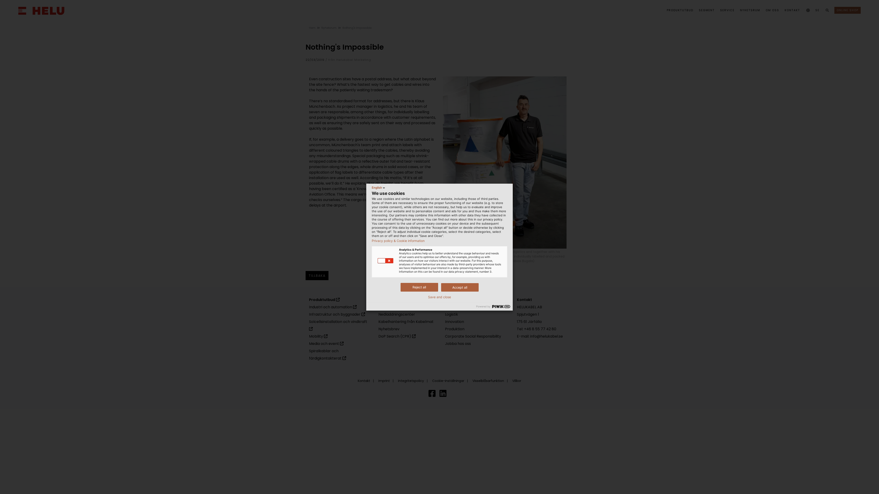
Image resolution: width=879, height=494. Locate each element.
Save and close (439, 297)
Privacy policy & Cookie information (398, 241)
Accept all (459, 287)
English (377, 187)
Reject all (419, 287)
